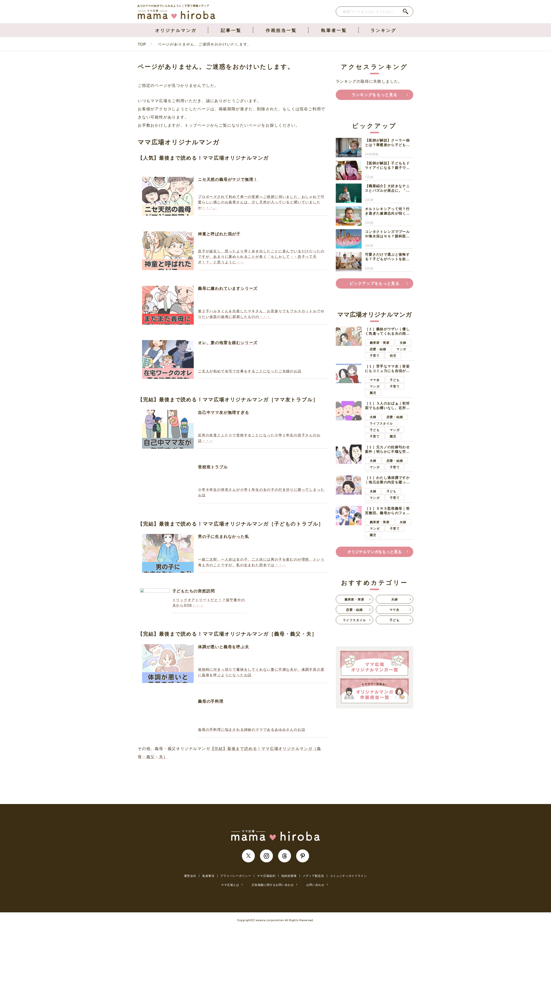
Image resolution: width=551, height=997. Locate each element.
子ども (395, 380)
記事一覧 (231, 30)
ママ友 (375, 380)
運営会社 (190, 875)
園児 (373, 392)
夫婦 (403, 342)
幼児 (393, 355)
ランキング (383, 30)
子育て (375, 355)
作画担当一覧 (281, 30)
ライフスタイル (381, 423)
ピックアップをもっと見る (374, 283)
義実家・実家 (380, 342)
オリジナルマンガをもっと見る (374, 551)
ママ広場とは (230, 885)
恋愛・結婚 (378, 349)
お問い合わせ (315, 885)
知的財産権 (289, 875)
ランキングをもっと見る (375, 94)
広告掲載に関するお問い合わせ (273, 885)
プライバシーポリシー (235, 875)
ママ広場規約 (266, 875)
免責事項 (208, 875)
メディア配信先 (313, 875)
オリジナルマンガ (176, 30)
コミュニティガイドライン (348, 875)
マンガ (401, 349)
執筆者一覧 (334, 30)
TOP (142, 44)
